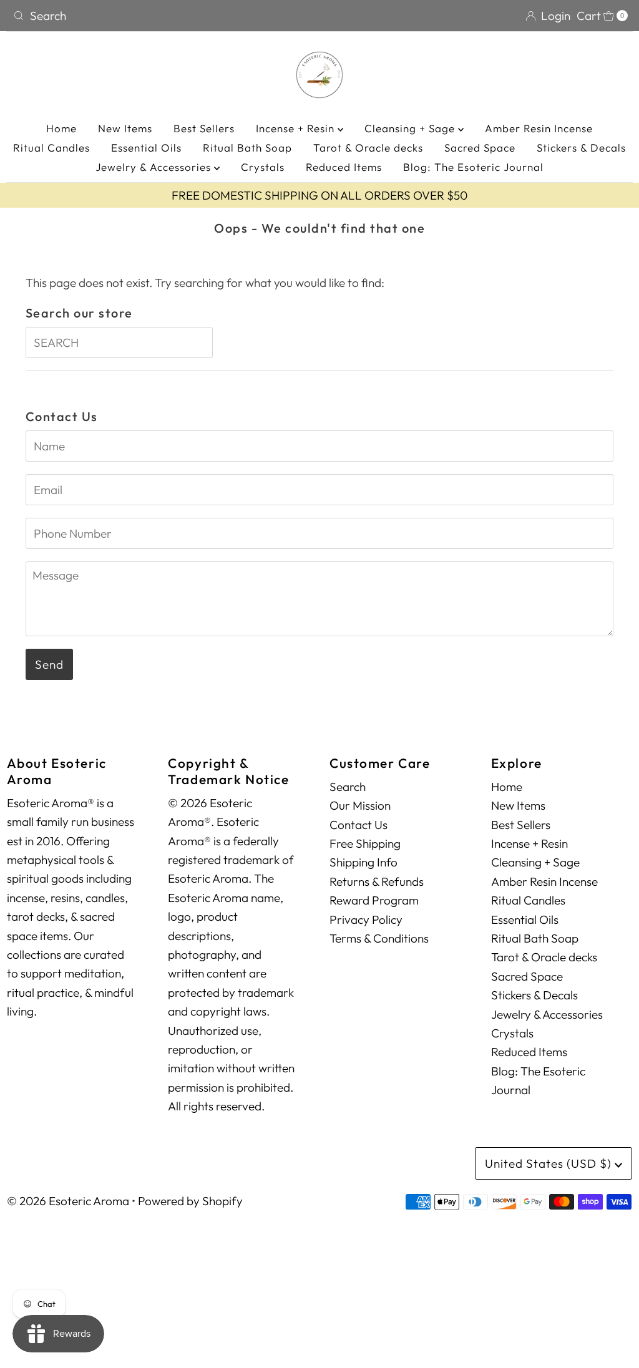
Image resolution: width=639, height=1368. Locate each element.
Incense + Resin (297, 128)
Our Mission (360, 805)
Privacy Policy (365, 919)
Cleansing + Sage (411, 128)
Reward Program (374, 900)
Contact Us (358, 824)
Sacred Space (479, 147)
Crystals (263, 166)
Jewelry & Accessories (154, 166)
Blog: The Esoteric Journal (473, 166)
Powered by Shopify (190, 1200)
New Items (125, 128)
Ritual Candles (51, 147)
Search (347, 786)
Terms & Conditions (379, 938)
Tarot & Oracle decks (368, 147)
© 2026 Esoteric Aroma (68, 1200)
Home (61, 128)
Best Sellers (204, 128)
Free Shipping (365, 843)
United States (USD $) (550, 1163)
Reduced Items (344, 166)
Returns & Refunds (376, 881)
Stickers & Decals (581, 147)
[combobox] (161, 15)
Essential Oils (146, 147)
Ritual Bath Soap (247, 147)
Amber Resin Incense (539, 128)
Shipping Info (363, 862)
